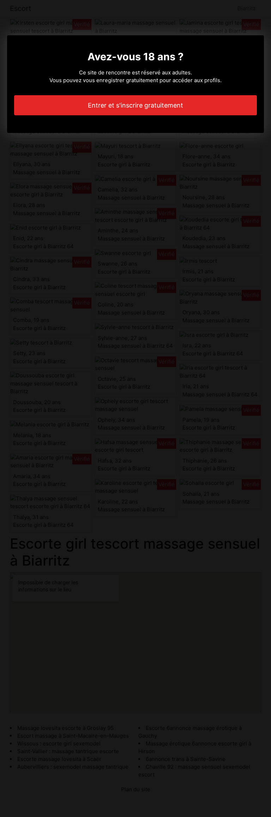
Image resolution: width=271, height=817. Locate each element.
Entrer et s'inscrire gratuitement (135, 105)
